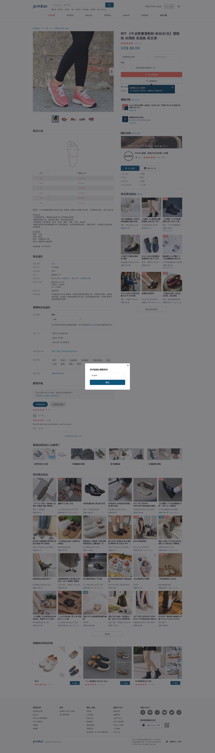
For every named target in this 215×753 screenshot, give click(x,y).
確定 (107, 382)
